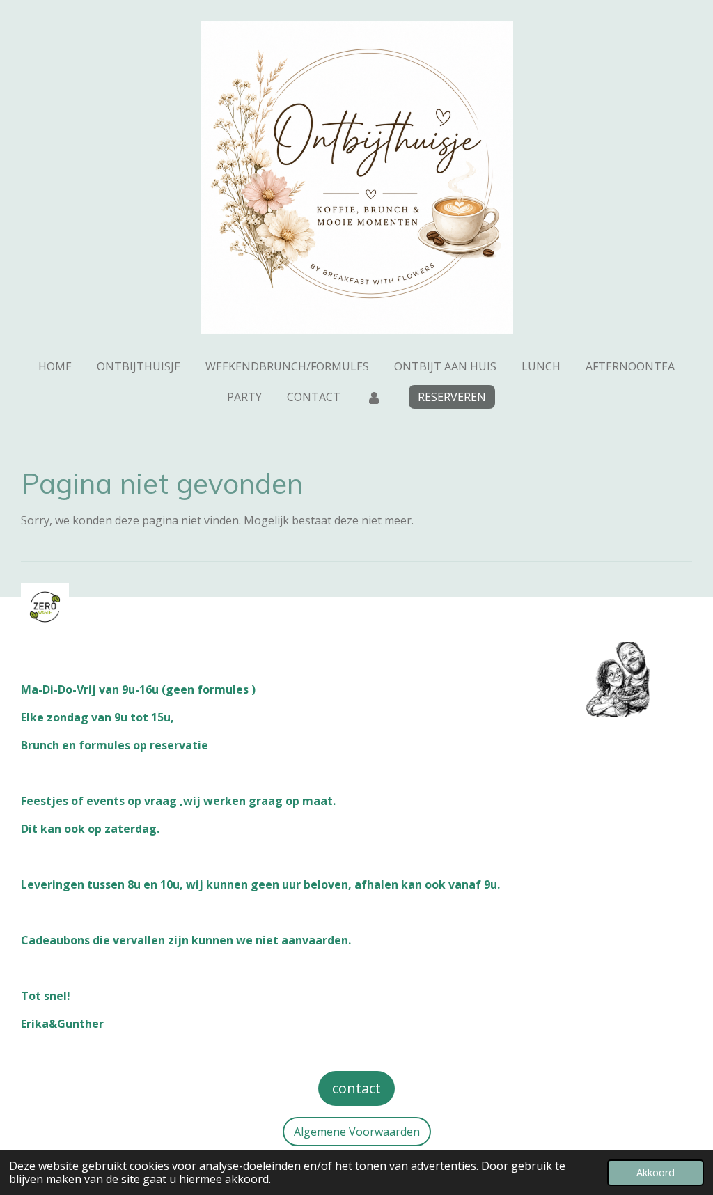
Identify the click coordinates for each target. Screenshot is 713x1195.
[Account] (373, 397)
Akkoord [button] (655, 1172)
